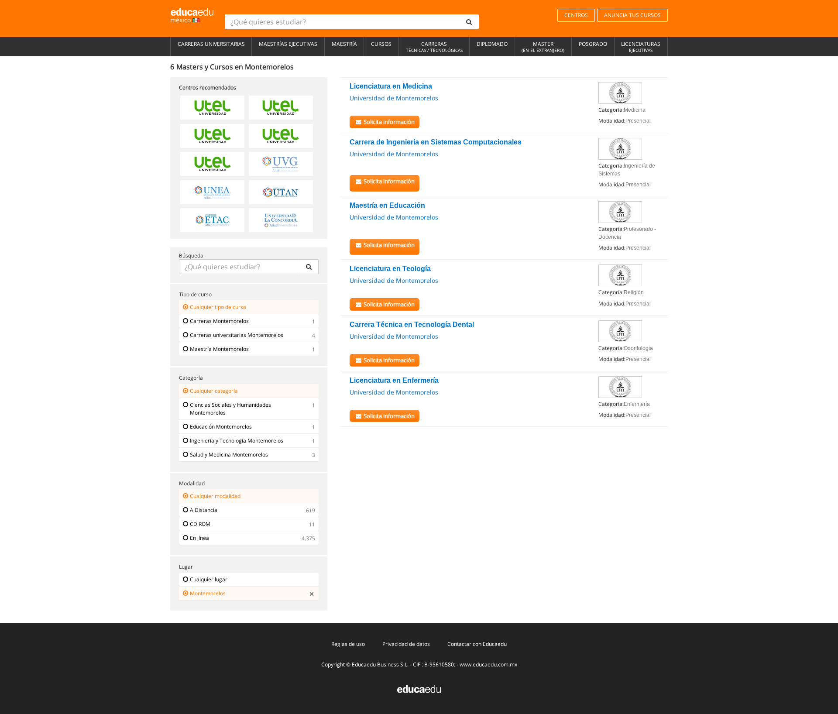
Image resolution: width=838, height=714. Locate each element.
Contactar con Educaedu (477, 644)
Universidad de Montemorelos (394, 98)
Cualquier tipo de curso (218, 307)
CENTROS (576, 15)
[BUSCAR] (309, 266)
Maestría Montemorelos (219, 349)
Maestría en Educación (387, 205)
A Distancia (203, 510)
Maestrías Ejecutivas (288, 44)
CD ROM (200, 524)
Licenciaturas (640, 46)
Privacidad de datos (406, 644)
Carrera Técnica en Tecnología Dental (412, 324)
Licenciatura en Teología (390, 268)
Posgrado (593, 44)
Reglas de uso (348, 644)
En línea (199, 538)
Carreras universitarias (211, 44)
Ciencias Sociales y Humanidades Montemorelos (230, 408)
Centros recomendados (207, 87)
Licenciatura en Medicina (391, 86)
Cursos (381, 44)
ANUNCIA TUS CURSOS (632, 15)
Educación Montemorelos (221, 426)
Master (543, 46)
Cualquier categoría (214, 391)
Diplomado (492, 44)
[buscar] (469, 21)
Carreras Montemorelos (219, 321)
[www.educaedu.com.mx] (419, 688)
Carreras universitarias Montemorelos (236, 335)
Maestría (344, 44)
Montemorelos (208, 593)
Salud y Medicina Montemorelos (229, 454)
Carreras (434, 46)
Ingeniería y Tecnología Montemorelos (236, 440)
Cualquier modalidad (215, 496)
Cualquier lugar (208, 579)
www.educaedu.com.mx (488, 664)
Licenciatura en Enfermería (394, 380)
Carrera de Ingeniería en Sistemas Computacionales (436, 142)
